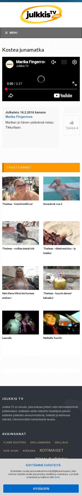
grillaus (61, 442)
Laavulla (7, 337)
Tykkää (72, 128)
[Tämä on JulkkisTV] (41, 14)
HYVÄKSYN (41, 488)
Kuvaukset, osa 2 (52, 203)
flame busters (14, 442)
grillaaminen (40, 442)
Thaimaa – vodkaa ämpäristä (18, 248)
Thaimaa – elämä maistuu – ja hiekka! (59, 250)
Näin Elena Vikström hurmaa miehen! (18, 295)
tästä (56, 477)
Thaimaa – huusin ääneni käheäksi (57, 295)
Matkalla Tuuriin (52, 337)
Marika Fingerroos (19, 116)
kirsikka (29, 450)
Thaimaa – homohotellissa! (17, 203)
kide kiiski (11, 450)
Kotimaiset (52, 450)
